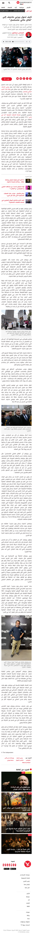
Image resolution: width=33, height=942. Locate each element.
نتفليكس (28, 760)
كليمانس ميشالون (17, 33)
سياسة (21, 7)
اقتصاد (10, 7)
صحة (28, 919)
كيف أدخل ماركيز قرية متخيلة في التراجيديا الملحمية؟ (18, 830)
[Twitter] (13, 865)
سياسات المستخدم (25, 875)
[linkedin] (7, 865)
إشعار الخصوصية (25, 878)
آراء (16, 7)
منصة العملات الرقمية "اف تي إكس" (16, 116)
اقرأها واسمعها (26, 762)
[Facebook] (15, 865)
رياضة (28, 915)
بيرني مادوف (5, 87)
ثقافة (3, 7)
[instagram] (11, 865)
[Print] (17, 78)
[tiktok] (5, 865)
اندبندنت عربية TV (25, 925)
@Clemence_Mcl (13, 35)
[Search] (9, 3)
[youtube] (9, 865)
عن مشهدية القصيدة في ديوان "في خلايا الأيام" (16, 809)
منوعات (28, 912)
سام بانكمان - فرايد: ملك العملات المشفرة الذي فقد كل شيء (14, 194)
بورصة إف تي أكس (9, 758)
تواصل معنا (27, 884)
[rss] (3, 865)
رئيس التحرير (26, 881)
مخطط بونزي (10, 760)
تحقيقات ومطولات (25, 922)
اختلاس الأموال (19, 760)
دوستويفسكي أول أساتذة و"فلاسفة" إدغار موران (20, 788)
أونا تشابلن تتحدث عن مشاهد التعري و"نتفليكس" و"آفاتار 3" (13, 188)
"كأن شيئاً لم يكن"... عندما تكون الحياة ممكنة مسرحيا (18, 850)
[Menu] (3, 3)
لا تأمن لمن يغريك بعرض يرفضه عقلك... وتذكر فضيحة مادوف (14, 181)
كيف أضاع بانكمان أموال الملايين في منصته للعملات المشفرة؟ (13, 201)
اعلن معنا (27, 888)
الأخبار (28, 7)
